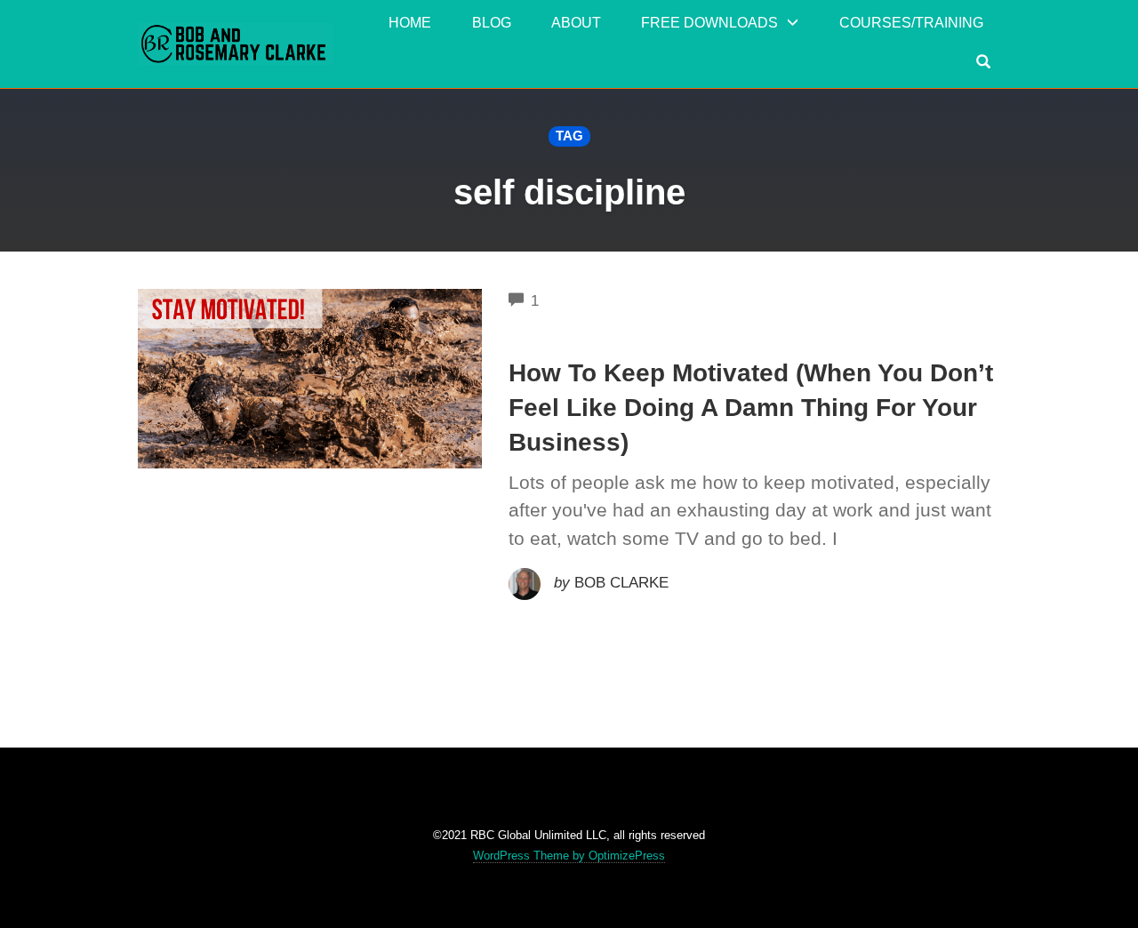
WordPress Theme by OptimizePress (569, 855)
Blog (491, 22)
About (576, 22)
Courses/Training (911, 22)
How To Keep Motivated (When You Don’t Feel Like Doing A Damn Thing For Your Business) (751, 407)
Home (410, 22)
